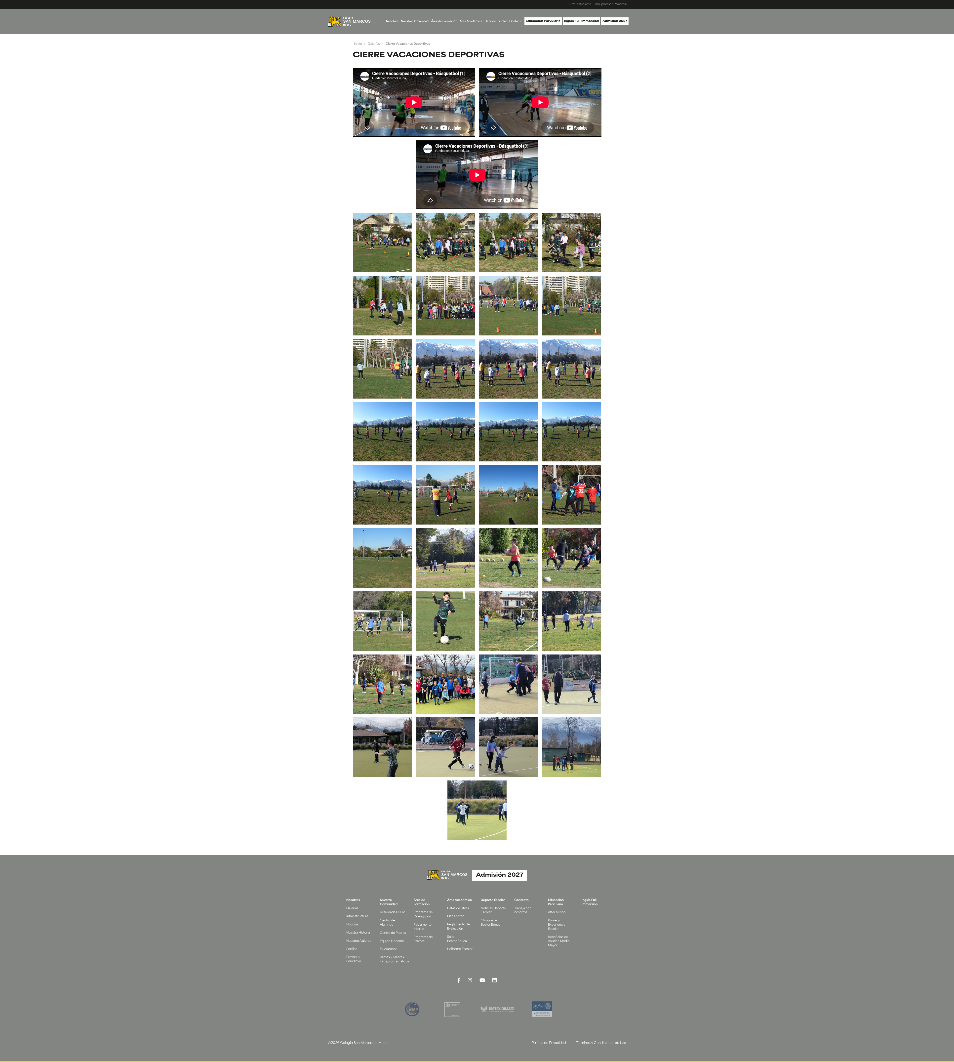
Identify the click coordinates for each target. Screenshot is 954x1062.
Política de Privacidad (549, 1043)
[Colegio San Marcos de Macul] (349, 21)
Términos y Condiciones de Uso (601, 1043)
